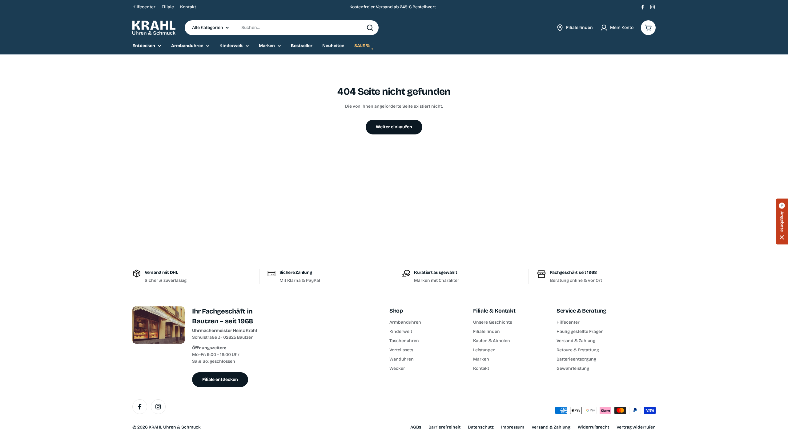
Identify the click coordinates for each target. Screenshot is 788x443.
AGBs (415, 427)
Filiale (168, 7)
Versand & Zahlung (551, 427)
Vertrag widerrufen (636, 427)
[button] (782, 222)
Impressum (512, 427)
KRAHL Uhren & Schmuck (175, 427)
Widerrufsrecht (593, 427)
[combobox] (282, 27)
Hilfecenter (143, 7)
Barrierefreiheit (444, 427)
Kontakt (188, 7)
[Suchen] (370, 27)
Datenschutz (481, 427)
